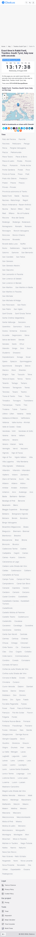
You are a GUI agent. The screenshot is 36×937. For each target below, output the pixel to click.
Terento (5, 383)
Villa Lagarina (8, 461)
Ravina (5, 209)
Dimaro (22, 691)
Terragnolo (17, 387)
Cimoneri (24, 643)
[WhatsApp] (19, 128)
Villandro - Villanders (21, 470)
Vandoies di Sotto (25, 431)
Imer (22, 747)
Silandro (5, 348)
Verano (15, 440)
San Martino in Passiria (12, 292)
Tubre (14, 409)
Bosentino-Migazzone (11, 527)
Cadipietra (6, 553)
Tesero (15, 392)
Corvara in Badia (9, 678)
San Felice (20, 257)
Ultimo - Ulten (8, 414)
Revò (28, 209)
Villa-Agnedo (7, 466)
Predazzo (23, 178)
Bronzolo (6, 544)
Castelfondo (7, 608)
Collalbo (28, 652)
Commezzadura (22, 656)
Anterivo (5, 492)
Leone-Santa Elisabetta (19, 769)
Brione (24, 540)
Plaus (4, 165)
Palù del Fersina (9, 139)
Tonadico (6, 401)
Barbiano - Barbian (17, 496)
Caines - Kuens (8, 557)
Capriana (16, 588)
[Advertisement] (18, 26)
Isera (29, 747)
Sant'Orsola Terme (23, 313)
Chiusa (5, 643)
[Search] (26, 2)
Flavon (30, 713)
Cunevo (16, 682)
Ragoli (25, 200)
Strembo (22, 370)
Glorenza (16, 743)
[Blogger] (15, 131)
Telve (29, 374)
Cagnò (16, 553)
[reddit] (20, 131)
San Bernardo (27, 252)
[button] (18, 105)
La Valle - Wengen (10, 752)
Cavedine (29, 625)
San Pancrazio (8, 305)
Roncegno (6, 231)
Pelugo (27, 144)
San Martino (7, 287)
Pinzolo (28, 161)
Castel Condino (8, 597)
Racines (25, 196)
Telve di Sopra (8, 379)
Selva (27, 335)
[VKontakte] (6, 128)
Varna (13, 435)
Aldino (22, 483)
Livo (29, 774)
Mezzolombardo (23, 817)
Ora (29, 865)
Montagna (6, 834)
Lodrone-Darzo (8, 778)
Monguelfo (20, 830)
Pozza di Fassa (8, 174)
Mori (27, 834)
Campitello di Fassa (10, 575)
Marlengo (15, 800)
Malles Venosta (8, 795)
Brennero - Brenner (21, 531)
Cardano (6, 592)
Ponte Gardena (8, 170)
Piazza (5, 152)
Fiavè (12, 708)
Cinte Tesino (7, 647)
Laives (5, 760)
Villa (31, 457)
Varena (5, 435)
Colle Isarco (7, 656)
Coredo (15, 660)
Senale (21, 340)
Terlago (15, 383)
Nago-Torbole (26, 843)
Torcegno (17, 401)
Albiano (5, 483)
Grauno (26, 743)
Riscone (5, 218)
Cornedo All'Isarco (10, 665)
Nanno (13, 848)
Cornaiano (25, 660)
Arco (14, 492)
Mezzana (6, 813)
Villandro (6, 470)
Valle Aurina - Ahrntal (21, 422)
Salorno (5, 252)
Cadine (23, 549)
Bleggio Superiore (9, 509)
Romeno (28, 226)
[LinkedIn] (29, 128)
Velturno (5, 440)
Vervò (15, 448)
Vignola (5, 453)
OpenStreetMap (30, 120)
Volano (15, 475)
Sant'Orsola (7, 313)
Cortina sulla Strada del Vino (14, 673)
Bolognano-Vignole (20, 514)
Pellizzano (16, 144)
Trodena (5, 409)
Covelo (22, 678)
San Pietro (6, 309)
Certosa (15, 638)
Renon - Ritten (17, 209)
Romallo (18, 226)
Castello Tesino (8, 617)
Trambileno (28, 401)
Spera (4, 361)
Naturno (22, 848)
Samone (15, 252)
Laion (24, 756)
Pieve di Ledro (8, 161)
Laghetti (5, 756)
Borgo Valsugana (9, 522)
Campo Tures (8, 579)
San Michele (7, 296)
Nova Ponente (8, 865)
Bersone (21, 501)
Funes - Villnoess (9, 730)
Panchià (22, 139)
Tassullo (21, 374)
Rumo (4, 248)
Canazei (5, 588)
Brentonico (6, 536)
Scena (27, 326)
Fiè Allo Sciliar (18, 713)
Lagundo (15, 756)
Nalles (5, 848)
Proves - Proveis (9, 187)
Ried (4, 213)
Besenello (6, 505)
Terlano (24, 383)
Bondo (14, 518)
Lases (4, 765)
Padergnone (7, 874)
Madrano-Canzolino (10, 787)
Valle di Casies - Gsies (11, 427)
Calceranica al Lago (10, 562)
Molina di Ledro (8, 826)
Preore (13, 183)
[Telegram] (11, 128)
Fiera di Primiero (24, 708)
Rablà (16, 196)
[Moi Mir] (22, 128)
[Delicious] (18, 131)
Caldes (5, 570)
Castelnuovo (23, 617)
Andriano (24, 488)
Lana (13, 760)
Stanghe (18, 366)
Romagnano (7, 226)
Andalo (14, 488)
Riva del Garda (18, 218)
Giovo (22, 739)
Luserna (5, 782)
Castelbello (23, 597)
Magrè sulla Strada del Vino (14, 791)
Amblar (5, 488)
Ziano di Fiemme (9, 479)
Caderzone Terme (9, 549)
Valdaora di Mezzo (10, 418)
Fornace (26, 721)
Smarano (16, 353)
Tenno (28, 379)
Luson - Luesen (18, 782)
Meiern (5, 808)
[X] (14, 128)
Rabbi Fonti (7, 196)
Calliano (27, 570)
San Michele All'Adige (11, 300)
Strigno (5, 374)
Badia (4, 496)
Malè (30, 795)
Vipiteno (5, 475)
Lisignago (20, 774)
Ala (28, 479)
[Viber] (16, 128)
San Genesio (7, 261)
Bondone (24, 518)
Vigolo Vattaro (20, 457)
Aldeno (14, 483)
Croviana (6, 682)
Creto (30, 678)
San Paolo (21, 305)
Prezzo (22, 183)
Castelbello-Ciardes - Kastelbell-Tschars (16, 602)
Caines (25, 553)
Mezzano (17, 813)
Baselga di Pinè (8, 501)
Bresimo (17, 536)
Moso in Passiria (19, 839)
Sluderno (6, 353)
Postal (20, 170)
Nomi (15, 861)
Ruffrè (22, 244)
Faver (4, 708)
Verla (21, 444)
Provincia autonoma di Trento (14, 191)
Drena (4, 699)
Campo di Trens (23, 579)
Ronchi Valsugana (21, 231)
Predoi (5, 183)
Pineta (19, 161)
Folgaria (5, 717)
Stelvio (27, 366)
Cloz (11, 652)
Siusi (29, 348)
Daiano (21, 686)
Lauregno (22, 765)
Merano (23, 808)
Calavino (21, 557)
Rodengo (6, 222)
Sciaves (23, 331)
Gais (21, 730)
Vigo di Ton (7, 457)
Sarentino (6, 326)
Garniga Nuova (22, 734)
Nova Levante (26, 861)
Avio (31, 492)
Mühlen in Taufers (10, 843)
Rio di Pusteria (23, 213)
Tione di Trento (8, 396)
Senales (5, 344)
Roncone (6, 235)
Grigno (5, 747)
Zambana (24, 475)
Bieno (15, 505)
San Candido (7, 257)
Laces (23, 752)
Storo (13, 370)
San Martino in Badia (24, 287)
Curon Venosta (8, 686)
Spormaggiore (26, 361)
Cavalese (18, 621)
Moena (19, 821)
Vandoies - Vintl (9, 431)
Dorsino (22, 695)
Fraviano (28, 726)
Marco (5, 800)
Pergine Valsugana (18, 148)
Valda (28, 414)
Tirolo (27, 396)
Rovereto (16, 239)
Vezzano (24, 448)
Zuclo (21, 479)
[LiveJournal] (32, 128)
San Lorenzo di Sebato (12, 279)
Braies (26, 527)
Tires (20, 396)
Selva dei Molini (9, 340)
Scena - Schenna (9, 331)
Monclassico (7, 830)
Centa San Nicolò (9, 634)
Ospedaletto (15, 869)
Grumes (14, 747)
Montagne (18, 834)
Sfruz (21, 344)
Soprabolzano (8, 357)
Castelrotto (6, 621)
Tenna (20, 379)
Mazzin (17, 804)
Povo (28, 170)
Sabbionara (15, 248)
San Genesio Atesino (11, 265)
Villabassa (20, 466)
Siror (22, 348)
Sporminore (7, 366)
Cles (4, 652)
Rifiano (11, 213)
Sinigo (14, 348)
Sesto (14, 344)
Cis (17, 647)
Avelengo (23, 492)
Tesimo (24, 392)
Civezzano (25, 647)
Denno (13, 691)
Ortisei (5, 869)
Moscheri (6, 839)
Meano (25, 804)
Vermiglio (6, 448)
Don (15, 695)
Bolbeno (5, 514)
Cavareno (6, 625)
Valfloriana (25, 418)
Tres (25, 405)
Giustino (5, 743)
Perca (4, 148)
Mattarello (6, 804)
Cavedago (17, 625)
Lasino (13, 765)
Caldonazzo (16, 570)
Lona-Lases (23, 778)
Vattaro (22, 435)
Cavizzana (6, 630)
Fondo (14, 717)
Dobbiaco (6, 695)
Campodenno (8, 583)
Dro (11, 699)
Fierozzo (6, 713)
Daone (5, 691)
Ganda (29, 730)
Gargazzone (7, 734)
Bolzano (5, 518)
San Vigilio (18, 309)
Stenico (5, 370)
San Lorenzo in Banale (11, 283)
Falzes (24, 704)
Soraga (20, 357)
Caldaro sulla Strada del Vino (14, 566)
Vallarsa (5, 422)
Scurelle (5, 335)
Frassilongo (17, 726)
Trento (18, 405)
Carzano (25, 592)
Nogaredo (6, 861)
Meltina (14, 808)
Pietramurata (16, 152)
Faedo (26, 699)
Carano (26, 588)
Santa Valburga (8, 322)
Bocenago (24, 509)
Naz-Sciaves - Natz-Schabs (14, 856)
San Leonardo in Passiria (12, 274)
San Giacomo (8, 270)
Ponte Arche (25, 165)
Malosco (21, 795)
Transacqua (7, 405)
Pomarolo (14, 165)
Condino (5, 660)
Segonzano (17, 335)
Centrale (23, 634)
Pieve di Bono (21, 157)
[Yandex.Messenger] (3, 128)
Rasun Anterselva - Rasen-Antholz (16, 205)
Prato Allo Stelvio (9, 178)
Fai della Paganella (10, 704)
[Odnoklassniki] (9, 128)
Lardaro (21, 760)
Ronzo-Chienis (19, 235)
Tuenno (23, 409)
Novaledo (21, 865)
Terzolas (5, 392)
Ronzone (6, 239)
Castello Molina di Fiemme (13, 612)
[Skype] (24, 128)
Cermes (5, 638)
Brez (17, 540)
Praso (20, 174)
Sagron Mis (27, 248)
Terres (27, 387)
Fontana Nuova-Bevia (11, 721)
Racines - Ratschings (11, 200)
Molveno (21, 826)
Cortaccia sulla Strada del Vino (15, 669)
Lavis (4, 769)
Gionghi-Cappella (9, 739)
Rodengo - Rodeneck (21, 222)
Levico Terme (8, 774)
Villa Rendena (22, 461)
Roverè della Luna (10, 244)
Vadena (20, 414)
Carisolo (15, 592)
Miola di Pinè (7, 821)
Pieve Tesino (7, 157)
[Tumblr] (27, 128)
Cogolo (19, 652)
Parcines (6, 144)
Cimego (14, 643)
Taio (13, 374)
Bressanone (7, 540)
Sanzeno (22, 322)
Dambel (29, 686)
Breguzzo (6, 531)
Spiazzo (13, 361)
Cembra (17, 630)
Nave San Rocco (9, 852)
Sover (28, 357)
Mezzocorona (8, 817)
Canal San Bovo (23, 583)
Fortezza (6, 726)
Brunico (16, 544)
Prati (27, 174)
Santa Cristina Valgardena (13, 318)
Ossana (26, 869)
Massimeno (26, 800)
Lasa (29, 760)
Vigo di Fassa (17, 453)
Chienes (24, 638)
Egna (18, 699)
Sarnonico (17, 326)
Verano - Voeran (9, 444)
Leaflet (22, 120)
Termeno (6, 387)
